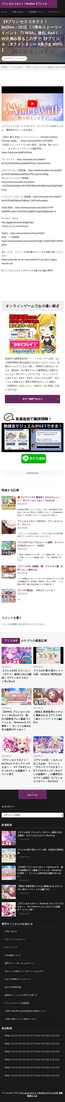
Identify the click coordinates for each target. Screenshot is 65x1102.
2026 (7, 1036)
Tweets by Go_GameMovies (15, 226)
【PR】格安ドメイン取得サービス (20, 1019)
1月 (12, 1036)
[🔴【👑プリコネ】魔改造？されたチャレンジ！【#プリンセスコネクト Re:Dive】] (9, 503)
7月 (35, 1036)
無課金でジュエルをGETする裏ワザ (21, 995)
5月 (27, 1036)
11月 (52, 1044)
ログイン (28, 624)
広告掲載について (36, 12)
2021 (7, 1076)
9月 (42, 1044)
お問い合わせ (18, 12)
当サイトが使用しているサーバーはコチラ (24, 971)
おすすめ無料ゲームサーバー (18, 979)
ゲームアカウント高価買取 (17, 1003)
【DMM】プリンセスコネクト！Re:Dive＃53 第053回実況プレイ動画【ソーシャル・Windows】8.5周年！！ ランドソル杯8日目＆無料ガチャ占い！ (16, 721)
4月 (23, 1036)
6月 (31, 1036)
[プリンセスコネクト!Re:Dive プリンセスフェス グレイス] (9, 527)
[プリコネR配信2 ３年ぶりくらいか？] (9, 596)
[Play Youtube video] (32, 103)
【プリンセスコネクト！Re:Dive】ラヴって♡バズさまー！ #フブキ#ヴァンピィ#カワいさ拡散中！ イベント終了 (17, 767)
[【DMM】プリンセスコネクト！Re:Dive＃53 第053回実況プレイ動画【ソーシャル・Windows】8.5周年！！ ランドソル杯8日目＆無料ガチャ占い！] (9, 873)
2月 (16, 1036)
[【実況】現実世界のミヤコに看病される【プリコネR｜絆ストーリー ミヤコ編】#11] (9, 892)
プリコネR (19, 59)
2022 (7, 1068)
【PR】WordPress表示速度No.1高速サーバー (25, 1011)
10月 (47, 1044)
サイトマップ (54, 12)
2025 (7, 1044)
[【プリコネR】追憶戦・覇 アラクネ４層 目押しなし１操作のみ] (9, 572)
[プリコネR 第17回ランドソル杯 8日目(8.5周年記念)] (9, 855)
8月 (39, 1036)
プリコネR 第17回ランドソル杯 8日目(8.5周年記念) (48, 673)
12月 (57, 1044)
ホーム (4, 12)
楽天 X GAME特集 (13, 987)
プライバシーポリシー (15, 939)
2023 (7, 1060)
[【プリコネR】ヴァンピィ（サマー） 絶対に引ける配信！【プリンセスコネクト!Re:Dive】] (9, 838)
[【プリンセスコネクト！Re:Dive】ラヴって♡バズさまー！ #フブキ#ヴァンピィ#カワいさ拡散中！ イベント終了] (9, 909)
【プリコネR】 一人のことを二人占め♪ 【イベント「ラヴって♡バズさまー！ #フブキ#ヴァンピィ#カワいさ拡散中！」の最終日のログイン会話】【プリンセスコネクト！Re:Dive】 (48, 771)
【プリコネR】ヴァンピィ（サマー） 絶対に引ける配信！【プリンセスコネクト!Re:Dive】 (17, 676)
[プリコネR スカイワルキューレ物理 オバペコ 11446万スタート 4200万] (9, 548)
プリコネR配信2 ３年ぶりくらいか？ (36, 590)
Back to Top (32, 795)
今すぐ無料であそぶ (32, 399)
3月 (20, 1036)
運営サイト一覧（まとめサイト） (20, 963)
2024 (7, 1052)
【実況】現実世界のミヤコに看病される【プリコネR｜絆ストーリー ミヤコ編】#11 (48, 717)
